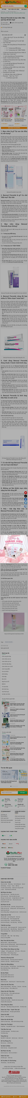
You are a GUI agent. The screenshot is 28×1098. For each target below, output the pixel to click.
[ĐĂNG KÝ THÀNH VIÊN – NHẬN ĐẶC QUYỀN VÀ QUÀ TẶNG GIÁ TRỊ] (14, 549)
